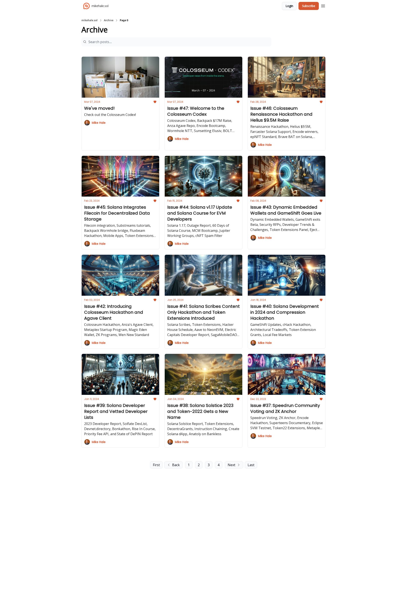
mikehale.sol (89, 20)
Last (251, 465)
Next (231, 465)
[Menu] (323, 5)
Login (289, 6)
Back (176, 465)
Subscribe (308, 6)
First (156, 465)
